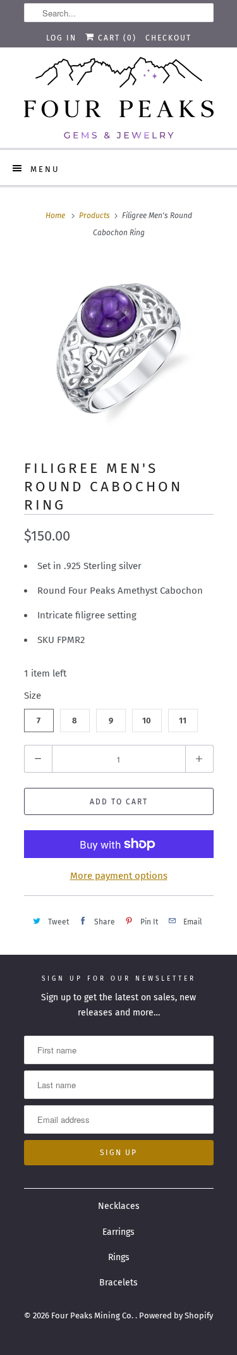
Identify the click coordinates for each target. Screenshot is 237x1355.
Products (94, 215)
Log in (61, 38)
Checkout (168, 38)
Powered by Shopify (176, 1315)
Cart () (116, 38)
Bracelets (118, 1282)
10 (146, 720)
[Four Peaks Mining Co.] (119, 97)
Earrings (118, 1232)
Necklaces (119, 1206)
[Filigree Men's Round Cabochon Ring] (118, 348)
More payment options (118, 875)
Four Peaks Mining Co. (93, 1315)
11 (182, 720)
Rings (119, 1257)
